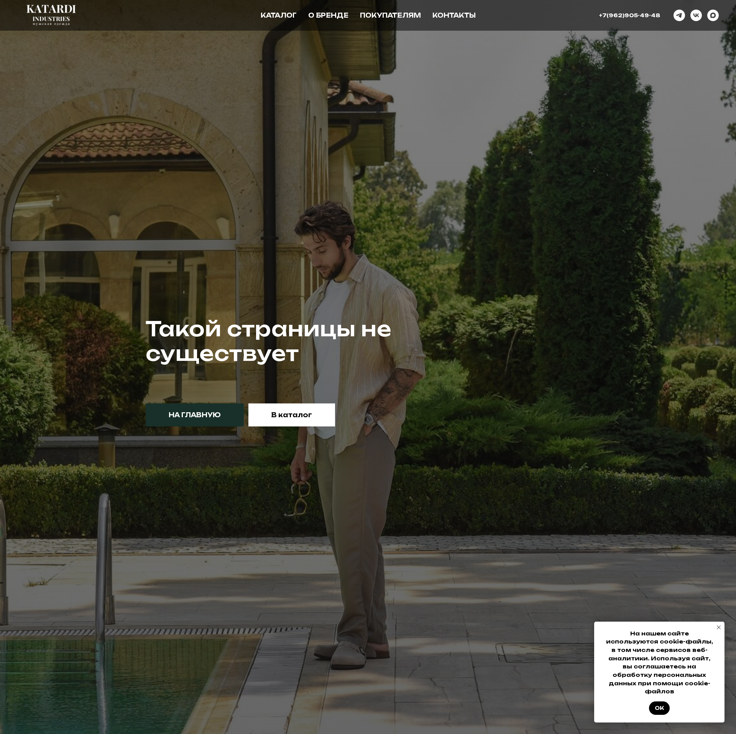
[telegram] (679, 15)
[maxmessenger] (713, 15)
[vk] (696, 15)
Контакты (454, 15)
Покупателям (390, 15)
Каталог (279, 15)
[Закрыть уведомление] (719, 627)
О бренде (328, 15)
